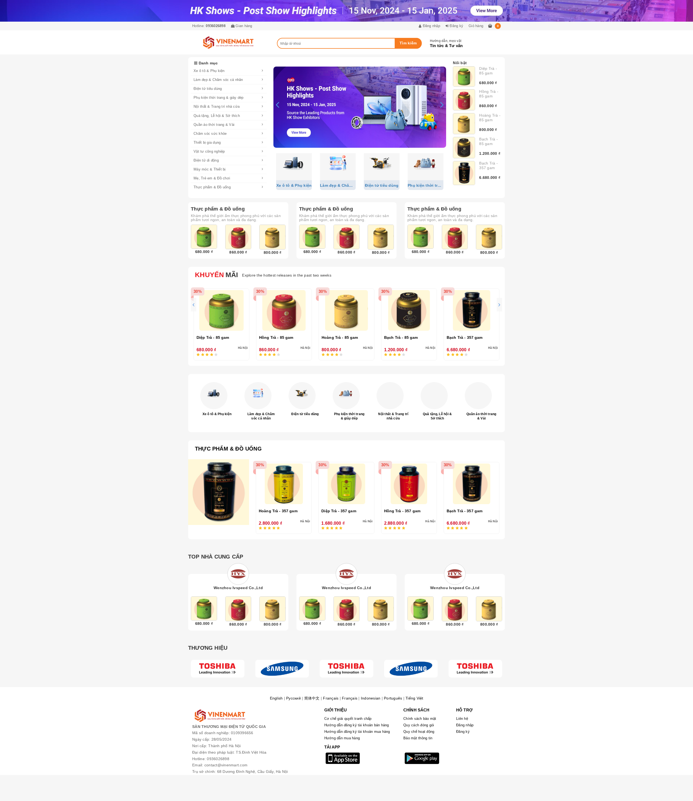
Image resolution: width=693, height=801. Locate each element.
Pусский (293, 698)
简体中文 (312, 698)
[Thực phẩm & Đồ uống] (218, 492)
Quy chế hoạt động (418, 732)
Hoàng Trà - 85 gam (490, 117)
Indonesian (371, 698)
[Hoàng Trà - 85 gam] (464, 123)
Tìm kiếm (408, 43)
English (276, 698)
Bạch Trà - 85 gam (488, 141)
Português (393, 698)
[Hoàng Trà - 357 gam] (283, 483)
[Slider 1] (359, 107)
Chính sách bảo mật (419, 719)
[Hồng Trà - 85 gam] (464, 99)
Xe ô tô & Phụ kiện (217, 414)
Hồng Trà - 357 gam (402, 511)
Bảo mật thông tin (417, 738)
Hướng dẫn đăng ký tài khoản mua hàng (357, 732)
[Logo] (217, 669)
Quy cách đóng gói (418, 725)
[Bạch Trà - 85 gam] (464, 147)
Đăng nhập (464, 725)
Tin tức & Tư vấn (446, 45)
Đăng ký (463, 732)
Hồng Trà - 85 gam (488, 93)
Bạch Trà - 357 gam (488, 165)
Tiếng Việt (414, 698)
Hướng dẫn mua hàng (342, 738)
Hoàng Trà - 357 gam (278, 511)
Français (330, 698)
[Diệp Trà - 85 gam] (464, 76)
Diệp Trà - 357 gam (338, 511)
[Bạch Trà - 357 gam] (464, 173)
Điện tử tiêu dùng (305, 414)
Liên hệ (462, 719)
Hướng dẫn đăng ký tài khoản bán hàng (356, 725)
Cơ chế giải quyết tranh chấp (348, 719)
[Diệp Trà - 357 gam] (346, 483)
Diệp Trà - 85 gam (488, 70)
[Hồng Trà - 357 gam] (409, 483)
